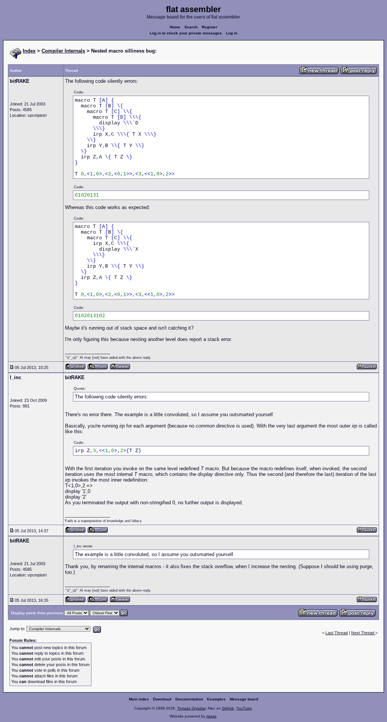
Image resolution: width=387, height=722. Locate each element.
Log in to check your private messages (186, 33)
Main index (139, 699)
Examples (216, 699)
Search (191, 27)
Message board (244, 699)
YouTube (244, 708)
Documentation (189, 699)
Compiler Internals (63, 51)
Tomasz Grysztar (191, 708)
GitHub (228, 708)
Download (162, 699)
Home (175, 27)
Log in (231, 33)
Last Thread (336, 633)
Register (209, 27)
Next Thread (363, 633)
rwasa (211, 716)
